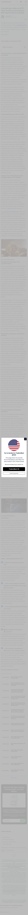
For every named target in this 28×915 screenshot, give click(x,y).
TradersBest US (14, 469)
